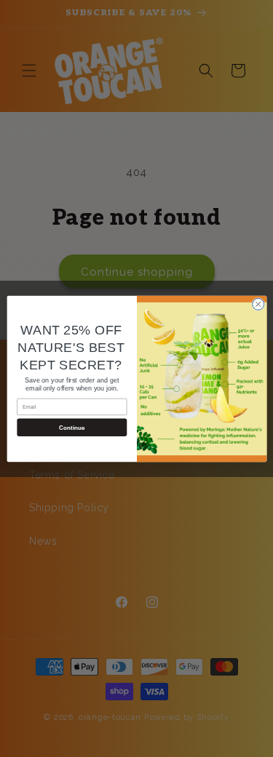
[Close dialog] (258, 304)
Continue (71, 427)
